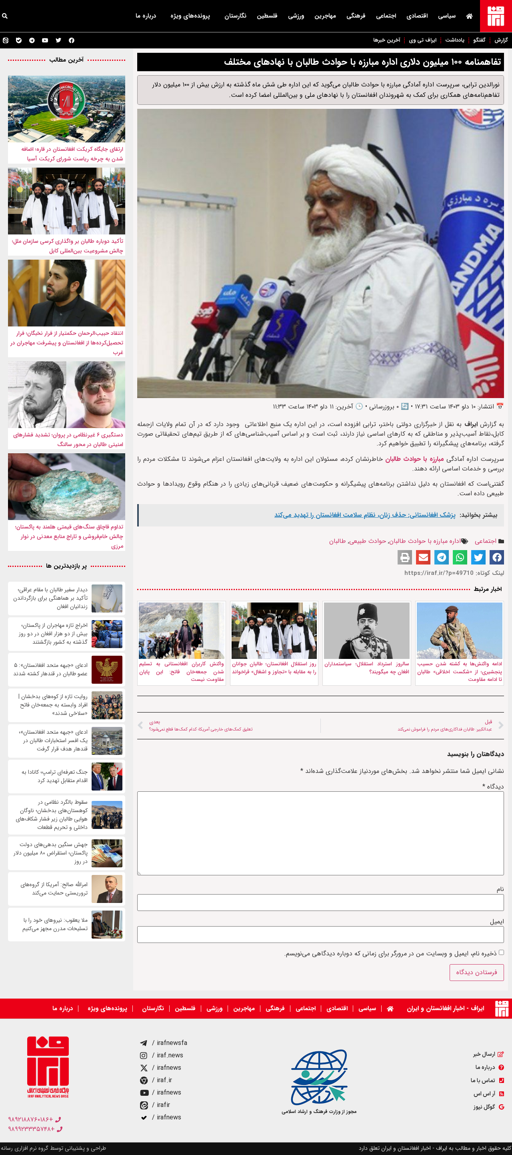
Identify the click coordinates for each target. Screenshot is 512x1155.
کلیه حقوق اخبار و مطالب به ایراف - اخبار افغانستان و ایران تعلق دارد (435, 1148)
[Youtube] (45, 40)
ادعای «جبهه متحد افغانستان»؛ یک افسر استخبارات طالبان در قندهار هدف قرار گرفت (53, 740)
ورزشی (296, 16)
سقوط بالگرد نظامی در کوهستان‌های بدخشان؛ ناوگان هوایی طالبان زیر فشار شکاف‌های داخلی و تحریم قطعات (52, 815)
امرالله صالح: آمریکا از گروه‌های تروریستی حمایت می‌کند (54, 889)
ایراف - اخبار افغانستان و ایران (445, 1008)
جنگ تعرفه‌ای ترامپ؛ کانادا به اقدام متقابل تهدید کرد (55, 776)
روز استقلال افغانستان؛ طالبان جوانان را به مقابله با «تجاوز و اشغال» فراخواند (274, 668)
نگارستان (235, 16)
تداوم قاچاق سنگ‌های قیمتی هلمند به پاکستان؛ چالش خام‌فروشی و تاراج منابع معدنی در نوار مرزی (69, 536)
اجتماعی (386, 16)
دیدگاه (493, 787)
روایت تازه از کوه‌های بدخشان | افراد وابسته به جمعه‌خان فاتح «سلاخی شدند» (53, 705)
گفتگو (479, 40)
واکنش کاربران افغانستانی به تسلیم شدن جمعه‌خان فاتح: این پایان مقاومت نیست (181, 672)
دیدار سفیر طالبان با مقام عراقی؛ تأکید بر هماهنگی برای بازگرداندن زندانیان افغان (50, 598)
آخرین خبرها (386, 40)
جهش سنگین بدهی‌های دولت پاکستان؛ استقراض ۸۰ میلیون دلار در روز (51, 853)
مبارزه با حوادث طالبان (414, 459)
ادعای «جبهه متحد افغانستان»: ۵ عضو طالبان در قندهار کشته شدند (50, 669)
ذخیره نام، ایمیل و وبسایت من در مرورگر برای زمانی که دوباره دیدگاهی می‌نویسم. (390, 954)
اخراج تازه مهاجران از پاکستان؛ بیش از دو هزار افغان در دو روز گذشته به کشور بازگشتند (53, 634)
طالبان (337, 541)
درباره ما (146, 16)
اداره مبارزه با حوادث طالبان (425, 541)
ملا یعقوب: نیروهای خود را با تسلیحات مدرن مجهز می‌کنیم (55, 924)
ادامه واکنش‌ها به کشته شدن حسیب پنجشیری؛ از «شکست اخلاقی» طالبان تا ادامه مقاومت (459, 672)
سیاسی (447, 16)
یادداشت (454, 40)
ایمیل (497, 922)
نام (500, 889)
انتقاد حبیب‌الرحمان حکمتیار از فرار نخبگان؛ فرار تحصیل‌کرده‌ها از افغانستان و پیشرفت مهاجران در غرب (66, 343)
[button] (497, 557)
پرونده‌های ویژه (190, 16)
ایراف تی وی (422, 40)
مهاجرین (325, 16)
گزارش (501, 40)
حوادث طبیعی (367, 541)
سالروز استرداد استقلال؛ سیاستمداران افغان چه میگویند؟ (366, 668)
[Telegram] (32, 40)
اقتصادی (417, 16)
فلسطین (267, 16)
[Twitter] (58, 40)
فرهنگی (356, 16)
